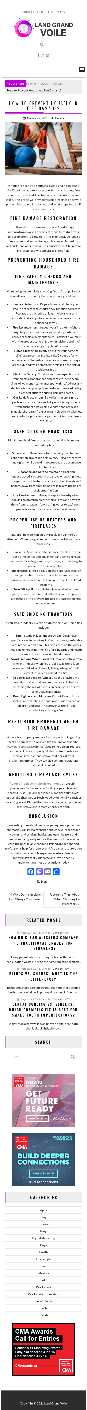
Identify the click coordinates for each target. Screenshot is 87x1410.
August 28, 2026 (29, 932)
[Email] (48, 872)
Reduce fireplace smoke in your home (35, 783)
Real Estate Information (43, 1294)
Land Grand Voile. (55, 1403)
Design (43, 1231)
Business (44, 1224)
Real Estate (43, 1287)
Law (43, 1266)
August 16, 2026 (29, 999)
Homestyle (43, 1259)
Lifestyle (43, 1273)
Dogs (43, 1245)
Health (43, 1252)
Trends (43, 1315)
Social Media (43, 1301)
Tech (43, 1308)
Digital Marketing (43, 1238)
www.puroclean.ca (19, 746)
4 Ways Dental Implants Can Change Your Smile (25, 897)
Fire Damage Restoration (43, 218)
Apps (43, 1210)
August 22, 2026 (29, 968)
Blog (44, 881)
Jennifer (59, 118)
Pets (43, 1280)
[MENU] (82, 70)
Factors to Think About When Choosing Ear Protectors (65, 899)
